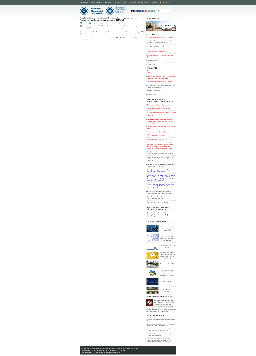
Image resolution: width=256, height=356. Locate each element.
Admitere (155, 2)
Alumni (125, 2)
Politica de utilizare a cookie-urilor (115, 350)
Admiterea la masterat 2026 (155, 90)
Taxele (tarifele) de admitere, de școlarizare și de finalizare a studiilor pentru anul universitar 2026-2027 (161, 159)
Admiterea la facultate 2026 (155, 46)
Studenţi (86, 2)
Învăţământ (107, 2)
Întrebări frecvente (152, 60)
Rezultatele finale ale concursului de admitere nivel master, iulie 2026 (160, 334)
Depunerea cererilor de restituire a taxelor (159, 37)
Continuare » (164, 311)
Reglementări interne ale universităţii (110, 23)
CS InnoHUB (167, 281)
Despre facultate (143, 2)
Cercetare (117, 2)
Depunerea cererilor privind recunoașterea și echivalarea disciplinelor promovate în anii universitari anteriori (160, 121)
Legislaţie (133, 2)
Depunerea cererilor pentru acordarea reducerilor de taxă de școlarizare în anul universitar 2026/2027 (161, 114)
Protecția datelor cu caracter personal (93, 350)
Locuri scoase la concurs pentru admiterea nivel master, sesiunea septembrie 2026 (161, 324)
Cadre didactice (97, 2)
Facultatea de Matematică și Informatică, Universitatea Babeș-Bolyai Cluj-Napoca (114, 348)
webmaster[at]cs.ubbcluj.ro (112, 352)
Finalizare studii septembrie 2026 (157, 139)
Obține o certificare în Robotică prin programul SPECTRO (167, 228)
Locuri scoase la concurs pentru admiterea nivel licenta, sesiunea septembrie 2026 (161, 329)
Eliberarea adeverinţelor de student (157, 202)
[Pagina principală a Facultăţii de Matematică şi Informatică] (81, 2)
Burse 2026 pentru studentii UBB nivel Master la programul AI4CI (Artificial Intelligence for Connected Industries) (161, 186)
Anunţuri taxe (95, 23)
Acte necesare (151, 64)
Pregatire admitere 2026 (167, 264)
